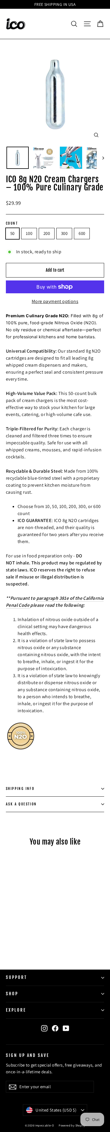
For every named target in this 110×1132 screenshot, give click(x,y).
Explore (16, 1010)
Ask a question (21, 804)
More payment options (55, 301)
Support (16, 977)
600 (82, 233)
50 (12, 233)
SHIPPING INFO (20, 788)
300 (64, 233)
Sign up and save (27, 1055)
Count (12, 223)
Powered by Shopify (72, 1125)
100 (29, 233)
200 (46, 233)
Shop (12, 993)
